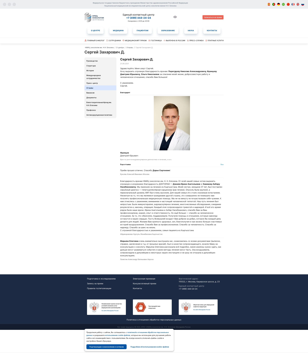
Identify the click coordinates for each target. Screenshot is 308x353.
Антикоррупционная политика (99, 115)
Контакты (212, 30)
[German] (278, 4)
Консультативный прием (144, 283)
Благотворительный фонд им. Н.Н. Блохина (99, 103)
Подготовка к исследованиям (101, 278)
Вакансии (90, 93)
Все (222, 164)
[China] (288, 4)
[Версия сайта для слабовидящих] (175, 18)
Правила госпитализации (99, 288)
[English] (297, 4)
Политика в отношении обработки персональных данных (154, 319)
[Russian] (302, 4)
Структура (91, 66)
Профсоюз (91, 110)
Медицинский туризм (136, 40)
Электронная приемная (144, 278)
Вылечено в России (175, 40)
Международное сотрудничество (93, 76)
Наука (191, 30)
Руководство (92, 61)
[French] (293, 4)
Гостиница (156, 40)
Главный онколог (96, 40)
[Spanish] (268, 4)
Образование (168, 30)
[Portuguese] (273, 4)
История (90, 70)
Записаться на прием (213, 17)
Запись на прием (95, 283)
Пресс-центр (92, 83)
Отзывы (89, 88)
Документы (91, 98)
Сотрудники (115, 40)
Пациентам (142, 30)
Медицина (118, 30)
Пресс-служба (196, 40)
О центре (95, 30)
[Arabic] (283, 4)
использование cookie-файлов (117, 335)
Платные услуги (216, 40)
